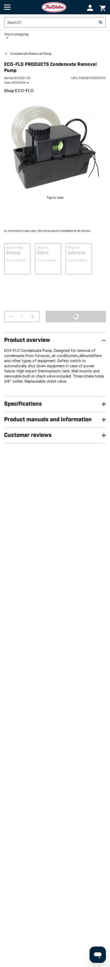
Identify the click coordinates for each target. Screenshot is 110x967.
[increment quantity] (33, 316)
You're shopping (16, 34)
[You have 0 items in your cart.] (103, 7)
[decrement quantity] (11, 316)
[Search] (100, 22)
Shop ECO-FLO (19, 90)
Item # (14, 83)
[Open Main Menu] (7, 7)
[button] (90, 8)
